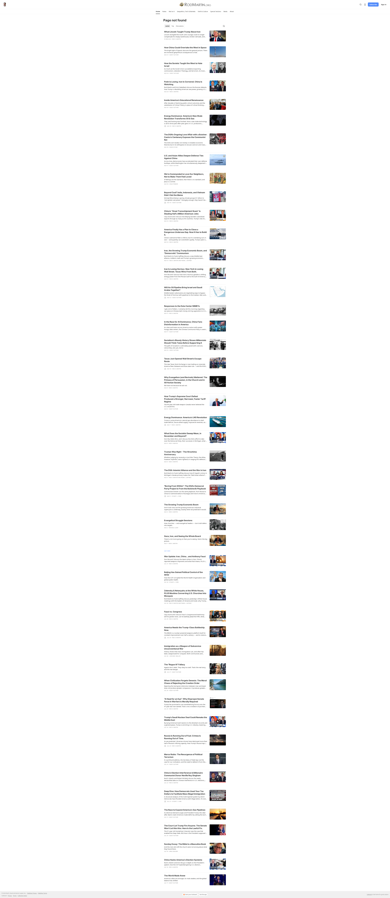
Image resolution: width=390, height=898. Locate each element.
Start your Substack (191, 894)
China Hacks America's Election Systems (183, 860)
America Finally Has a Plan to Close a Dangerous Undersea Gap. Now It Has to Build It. (185, 232)
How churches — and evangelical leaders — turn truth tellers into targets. (185, 524)
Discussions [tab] (180, 26)
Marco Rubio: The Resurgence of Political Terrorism (183, 755)
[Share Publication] (365, 4)
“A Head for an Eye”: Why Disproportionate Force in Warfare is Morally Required (184, 700)
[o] (218, 86)
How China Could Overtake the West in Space (185, 47)
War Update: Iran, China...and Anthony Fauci (185, 556)
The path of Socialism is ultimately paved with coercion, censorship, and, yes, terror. (183, 347)
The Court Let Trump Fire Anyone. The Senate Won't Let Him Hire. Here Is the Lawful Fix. (185, 827)
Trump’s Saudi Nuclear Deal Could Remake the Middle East (185, 718)
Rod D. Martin (176, 39)
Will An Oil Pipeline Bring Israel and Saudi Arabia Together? (183, 288)
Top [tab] (173, 26)
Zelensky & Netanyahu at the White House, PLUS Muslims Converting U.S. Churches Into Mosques (185, 593)
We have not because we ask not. (175, 385)
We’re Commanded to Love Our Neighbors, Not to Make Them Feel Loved (184, 175)
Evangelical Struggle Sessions (178, 520)
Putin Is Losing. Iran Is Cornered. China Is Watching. (183, 83)
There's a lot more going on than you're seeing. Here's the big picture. (185, 540)
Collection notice (22, 896)
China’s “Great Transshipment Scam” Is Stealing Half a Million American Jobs (182, 212)
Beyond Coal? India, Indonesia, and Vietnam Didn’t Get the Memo (184, 193)
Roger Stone (174, 147)
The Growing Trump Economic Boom (181, 505)
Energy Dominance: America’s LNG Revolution (185, 417)
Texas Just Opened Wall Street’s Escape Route (182, 360)
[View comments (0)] (179, 245)
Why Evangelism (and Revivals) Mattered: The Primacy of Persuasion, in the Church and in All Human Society (185, 380)
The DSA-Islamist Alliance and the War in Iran (185, 470)
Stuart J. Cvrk (176, 496)
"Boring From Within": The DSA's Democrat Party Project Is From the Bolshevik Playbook (185, 487)
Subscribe (373, 4)
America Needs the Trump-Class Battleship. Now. (184, 628)
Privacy (10, 896)
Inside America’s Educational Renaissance (183, 100)
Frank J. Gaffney (186, 260)
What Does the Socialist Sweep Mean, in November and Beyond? (182, 434)
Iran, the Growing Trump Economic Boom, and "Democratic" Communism (185, 251)
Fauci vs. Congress (173, 612)
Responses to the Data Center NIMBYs (182, 306)
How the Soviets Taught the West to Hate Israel (183, 64)
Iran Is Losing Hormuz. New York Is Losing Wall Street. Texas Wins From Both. (183, 270)
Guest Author (174, 55)
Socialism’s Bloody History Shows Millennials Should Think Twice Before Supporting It (185, 341)
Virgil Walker (173, 851)
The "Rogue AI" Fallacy (174, 664)
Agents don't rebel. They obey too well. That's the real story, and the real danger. (185, 668)
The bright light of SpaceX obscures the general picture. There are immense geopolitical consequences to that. (185, 51)
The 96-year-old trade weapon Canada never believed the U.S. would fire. (184, 405)
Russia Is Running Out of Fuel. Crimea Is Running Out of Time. (182, 737)
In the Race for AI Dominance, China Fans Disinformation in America (183, 323)
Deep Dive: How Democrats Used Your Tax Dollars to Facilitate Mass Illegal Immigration (184, 792)
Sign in (383, 4)
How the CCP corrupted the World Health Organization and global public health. (184, 579)
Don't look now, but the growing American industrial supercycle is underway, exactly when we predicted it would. (185, 508)
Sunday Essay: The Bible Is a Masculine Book (185, 844)
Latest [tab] (167, 26)
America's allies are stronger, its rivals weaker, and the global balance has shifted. (185, 879)
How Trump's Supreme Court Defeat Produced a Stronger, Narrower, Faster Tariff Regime (185, 399)
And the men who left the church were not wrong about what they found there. (185, 848)
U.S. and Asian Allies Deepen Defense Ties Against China (183, 157)
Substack (369, 894)
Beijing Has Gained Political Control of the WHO (183, 573)
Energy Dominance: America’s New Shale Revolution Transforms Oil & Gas (183, 117)
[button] (158, 11)
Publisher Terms (42, 893)
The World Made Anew (174, 875)
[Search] (361, 4)
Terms (15, 896)
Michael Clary (173, 527)
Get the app (203, 894)
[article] (195, 37)
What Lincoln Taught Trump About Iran (182, 32)
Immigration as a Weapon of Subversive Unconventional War (182, 647)
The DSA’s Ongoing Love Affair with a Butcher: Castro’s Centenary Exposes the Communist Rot (185, 137)
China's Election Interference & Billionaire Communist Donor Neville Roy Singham (183, 774)
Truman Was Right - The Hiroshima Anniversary (180, 453)
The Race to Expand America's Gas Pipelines (184, 810)
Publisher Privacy (32, 893)
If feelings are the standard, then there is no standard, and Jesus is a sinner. (184, 181)
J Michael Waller (174, 656)
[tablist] (174, 26)
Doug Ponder (174, 184)
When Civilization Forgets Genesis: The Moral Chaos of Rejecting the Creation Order (185, 681)
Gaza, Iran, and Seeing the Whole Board (182, 536)
